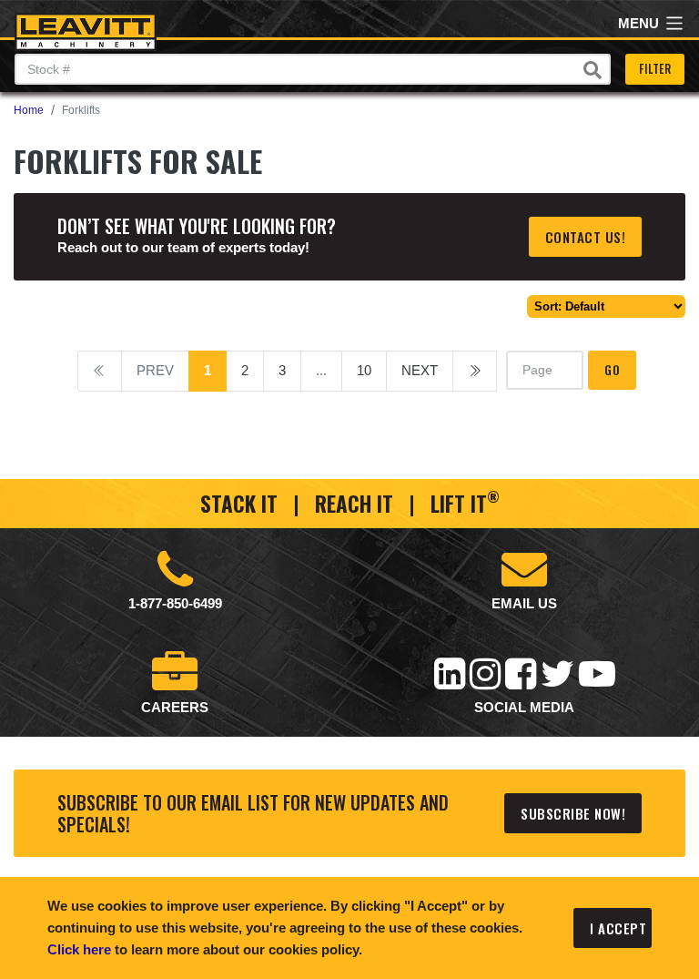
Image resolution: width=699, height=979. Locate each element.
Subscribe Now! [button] (573, 813)
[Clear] (592, 70)
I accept (618, 928)
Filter (655, 68)
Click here (79, 949)
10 (364, 370)
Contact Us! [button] (585, 237)
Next (419, 370)
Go (612, 369)
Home (29, 110)
